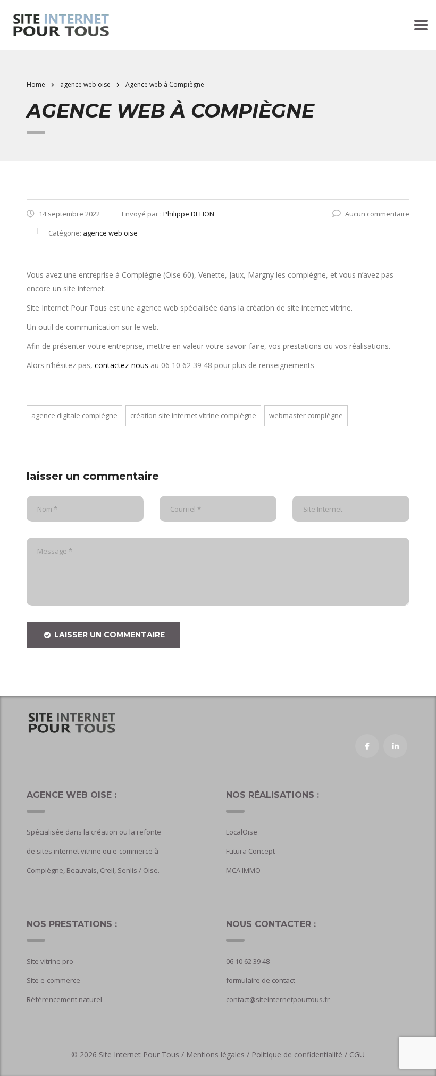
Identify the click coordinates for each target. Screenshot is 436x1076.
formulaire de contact (260, 980)
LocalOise (241, 832)
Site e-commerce (53, 980)
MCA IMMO (243, 870)
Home (36, 84)
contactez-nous (121, 365)
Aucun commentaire (377, 214)
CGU (357, 1054)
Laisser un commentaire (109, 634)
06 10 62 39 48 (248, 961)
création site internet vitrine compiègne (193, 415)
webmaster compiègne (306, 415)
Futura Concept (250, 851)
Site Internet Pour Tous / (142, 1054)
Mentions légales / (218, 1054)
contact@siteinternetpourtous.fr (278, 999)
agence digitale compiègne (74, 415)
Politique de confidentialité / (299, 1054)
